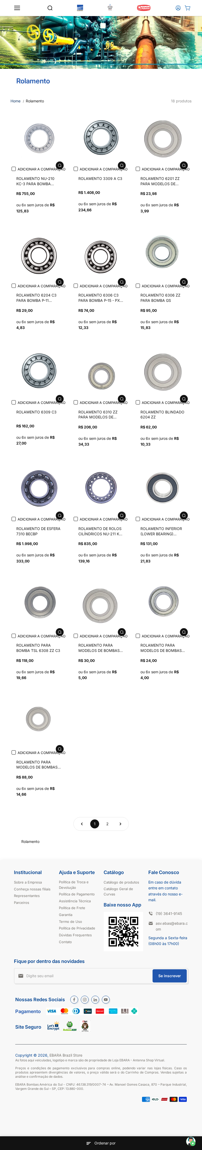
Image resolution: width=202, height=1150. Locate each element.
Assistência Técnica (75, 901)
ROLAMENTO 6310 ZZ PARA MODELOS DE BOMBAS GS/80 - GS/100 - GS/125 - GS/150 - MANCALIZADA (100, 415)
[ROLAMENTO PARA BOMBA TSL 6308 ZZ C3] (39, 604)
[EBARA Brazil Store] (80, 7)
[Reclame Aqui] (70, 1029)
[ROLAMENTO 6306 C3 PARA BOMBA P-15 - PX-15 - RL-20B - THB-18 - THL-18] (101, 254)
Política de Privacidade (77, 928)
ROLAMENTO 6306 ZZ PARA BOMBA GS (160, 298)
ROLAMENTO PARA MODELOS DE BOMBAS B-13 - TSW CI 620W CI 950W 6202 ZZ (99, 648)
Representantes (27, 896)
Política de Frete (72, 908)
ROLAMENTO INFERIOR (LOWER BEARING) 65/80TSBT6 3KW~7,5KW (162, 531)
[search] (50, 8)
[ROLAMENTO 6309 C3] (39, 370)
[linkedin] (95, 1000)
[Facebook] (74, 1000)
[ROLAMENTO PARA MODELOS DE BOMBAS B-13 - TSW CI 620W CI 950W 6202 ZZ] (101, 604)
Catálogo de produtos (121, 882)
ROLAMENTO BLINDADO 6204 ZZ (162, 414)
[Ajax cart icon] (187, 8)
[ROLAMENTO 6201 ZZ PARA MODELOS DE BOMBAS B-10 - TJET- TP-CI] (163, 137)
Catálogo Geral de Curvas (118, 891)
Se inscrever (169, 976)
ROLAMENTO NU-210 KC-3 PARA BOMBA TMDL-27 (35, 181)
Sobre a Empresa (28, 882)
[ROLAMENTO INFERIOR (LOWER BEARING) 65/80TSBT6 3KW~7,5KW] (163, 487)
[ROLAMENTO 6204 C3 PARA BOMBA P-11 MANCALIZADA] (39, 254)
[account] (178, 8)
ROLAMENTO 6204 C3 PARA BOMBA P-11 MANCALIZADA (36, 298)
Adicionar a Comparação (41, 169)
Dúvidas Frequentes (75, 935)
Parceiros (21, 902)
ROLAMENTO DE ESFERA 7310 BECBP (38, 531)
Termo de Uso (70, 921)
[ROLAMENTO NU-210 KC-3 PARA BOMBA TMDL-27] (39, 137)
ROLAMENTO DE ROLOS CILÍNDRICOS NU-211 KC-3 (100, 531)
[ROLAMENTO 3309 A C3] (101, 137)
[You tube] (106, 1000)
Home (16, 101)
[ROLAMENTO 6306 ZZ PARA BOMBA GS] (163, 254)
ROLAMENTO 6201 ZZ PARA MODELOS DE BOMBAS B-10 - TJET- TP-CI (160, 181)
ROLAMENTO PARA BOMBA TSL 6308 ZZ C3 (38, 648)
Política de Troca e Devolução (74, 885)
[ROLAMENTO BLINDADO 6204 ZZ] (163, 370)
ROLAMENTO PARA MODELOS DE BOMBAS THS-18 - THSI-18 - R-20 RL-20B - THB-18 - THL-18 (37, 765)
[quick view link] (60, 165)
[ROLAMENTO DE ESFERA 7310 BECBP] (39, 487)
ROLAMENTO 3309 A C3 (100, 178)
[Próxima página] (120, 823)
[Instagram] (85, 1000)
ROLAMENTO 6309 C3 (36, 412)
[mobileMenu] (17, 8)
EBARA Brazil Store (65, 1055)
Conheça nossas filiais (32, 889)
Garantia (65, 915)
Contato (65, 942)
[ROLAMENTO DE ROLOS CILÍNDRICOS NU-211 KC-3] (101, 487)
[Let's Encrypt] (53, 1031)
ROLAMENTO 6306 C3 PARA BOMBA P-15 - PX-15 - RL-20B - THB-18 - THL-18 (100, 298)
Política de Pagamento (77, 894)
